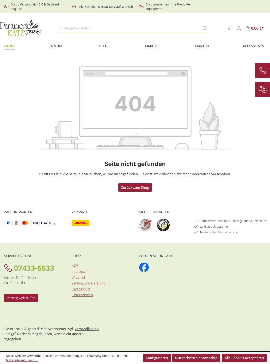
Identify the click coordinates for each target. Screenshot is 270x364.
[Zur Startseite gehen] (21, 28)
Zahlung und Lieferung (88, 283)
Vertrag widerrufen (21, 298)
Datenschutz (81, 289)
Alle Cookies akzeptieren (244, 358)
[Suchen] (205, 28)
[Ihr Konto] (239, 28)
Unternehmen (82, 295)
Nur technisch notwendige (196, 358)
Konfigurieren (157, 358)
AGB (75, 265)
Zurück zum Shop (135, 187)
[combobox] (129, 28)
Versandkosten (87, 329)
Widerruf (78, 277)
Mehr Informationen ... (22, 360)
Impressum (80, 271)
